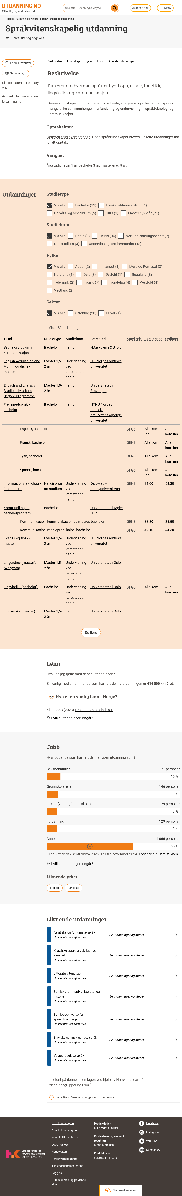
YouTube (151, 1141)
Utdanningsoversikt (27, 18)
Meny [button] (167, 8)
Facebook (152, 1123)
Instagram (152, 1132)
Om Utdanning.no (63, 1123)
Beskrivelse (55, 61)
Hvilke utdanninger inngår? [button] (72, 718)
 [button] (91, 1117)
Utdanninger (73, 61)
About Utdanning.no (64, 1130)
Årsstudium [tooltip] (56, 165)
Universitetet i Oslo (105, 562)
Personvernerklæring (64, 1158)
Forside (9, 18)
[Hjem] (30, 6)
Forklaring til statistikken (158, 854)
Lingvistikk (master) (19, 611)
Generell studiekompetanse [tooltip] (68, 137)
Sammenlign (18, 73)
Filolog (54, 887)
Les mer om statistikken (94, 710)
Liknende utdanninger (120, 61)
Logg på (57, 1173)
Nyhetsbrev (153, 1150)
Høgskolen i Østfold (105, 347)
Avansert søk (140, 8)
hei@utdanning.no (105, 1157)
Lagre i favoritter (20, 63)
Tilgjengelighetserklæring (67, 1166)
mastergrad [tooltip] (110, 165)
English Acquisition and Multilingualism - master (22, 366)
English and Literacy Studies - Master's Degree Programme (19, 390)
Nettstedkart (59, 1151)
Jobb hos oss (60, 1144)
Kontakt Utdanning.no (65, 1137)
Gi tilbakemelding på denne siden (69, 1182)
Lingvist (74, 887)
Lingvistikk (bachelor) (21, 587)
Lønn (88, 61)
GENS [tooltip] (131, 429)
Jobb (99, 61)
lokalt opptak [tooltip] (57, 142)
